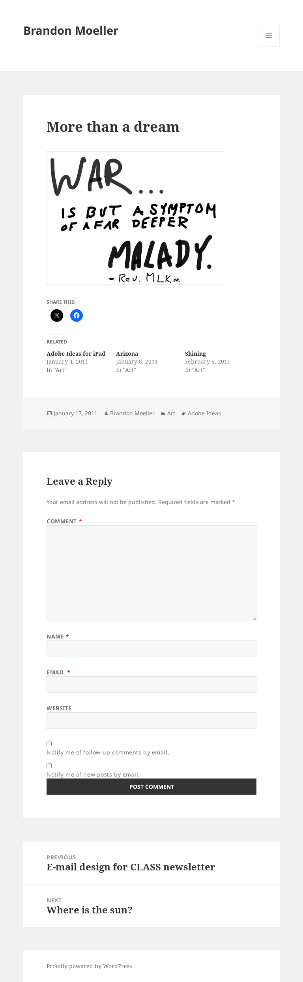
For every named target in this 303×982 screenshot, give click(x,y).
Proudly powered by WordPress (89, 966)
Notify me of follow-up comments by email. (108, 752)
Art (171, 413)
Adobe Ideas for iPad (76, 353)
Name (58, 636)
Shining (195, 353)
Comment (64, 521)
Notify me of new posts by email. (93, 774)
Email (58, 672)
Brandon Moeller (70, 30)
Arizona (127, 353)
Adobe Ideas (204, 413)
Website (59, 708)
